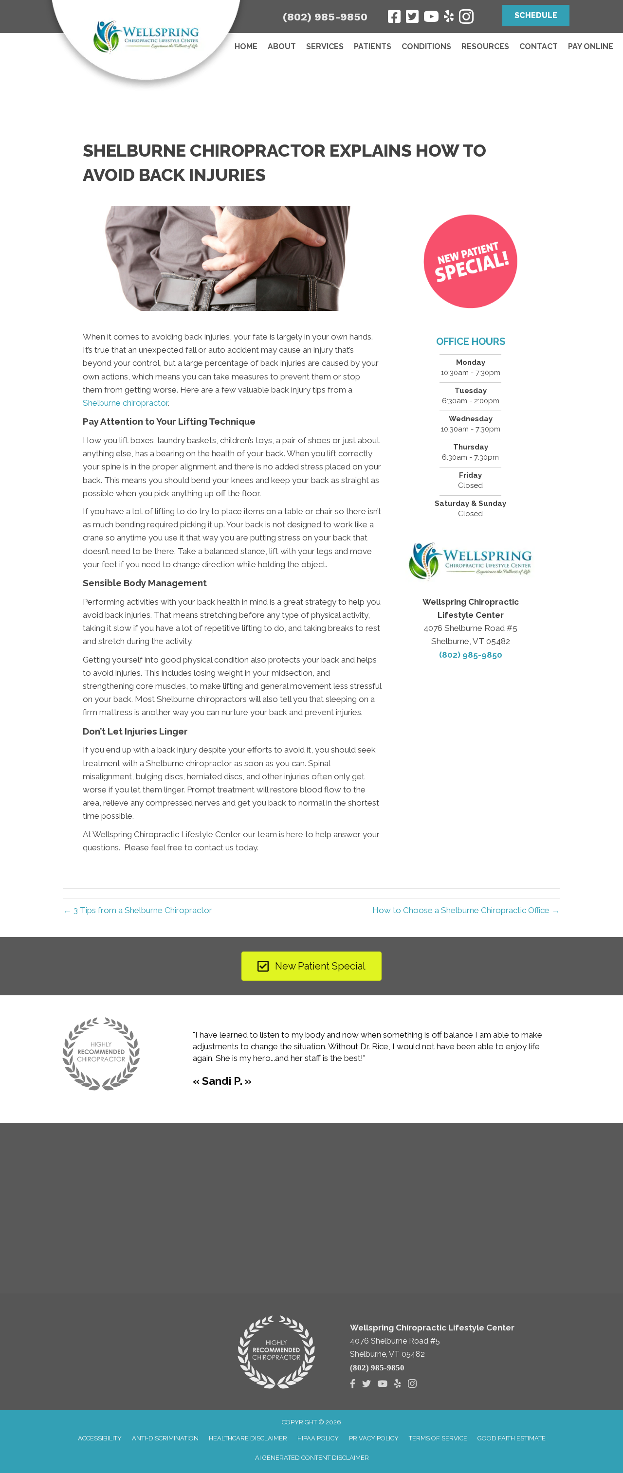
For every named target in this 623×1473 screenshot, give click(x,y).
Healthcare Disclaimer (248, 1438)
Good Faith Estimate (511, 1438)
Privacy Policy (374, 1438)
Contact (538, 46)
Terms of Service (438, 1438)
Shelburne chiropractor (125, 403)
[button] (535, 15)
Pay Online (590, 46)
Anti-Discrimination (165, 1438)
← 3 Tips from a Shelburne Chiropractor (137, 910)
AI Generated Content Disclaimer (312, 1457)
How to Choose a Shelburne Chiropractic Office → (466, 910)
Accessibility (100, 1438)
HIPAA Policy (318, 1438)
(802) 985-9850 (325, 17)
